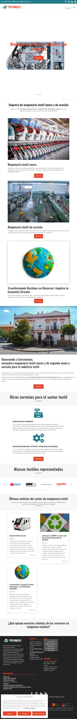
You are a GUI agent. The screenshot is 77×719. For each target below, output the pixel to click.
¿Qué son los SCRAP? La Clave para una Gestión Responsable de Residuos (54, 537)
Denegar (24, 713)
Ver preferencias (39, 713)
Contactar (38, 58)
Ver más (38, 176)
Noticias (12, 539)
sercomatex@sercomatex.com (36, 653)
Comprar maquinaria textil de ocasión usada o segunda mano (17, 687)
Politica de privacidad (9, 678)
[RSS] (75, 2)
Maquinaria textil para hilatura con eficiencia (38, 46)
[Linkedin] (72, 2)
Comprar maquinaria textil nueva (13, 685)
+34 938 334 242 (7, 1)
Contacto (6, 683)
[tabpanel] (15, 484)
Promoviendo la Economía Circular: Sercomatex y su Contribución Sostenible (22, 586)
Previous (5, 484)
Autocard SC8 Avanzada (18, 535)
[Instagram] (69, 2)
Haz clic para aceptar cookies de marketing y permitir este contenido (51, 646)
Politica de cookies (8, 680)
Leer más (32, 555)
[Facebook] (65, 2)
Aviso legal (6, 676)
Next (71, 484)
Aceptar (9, 713)
